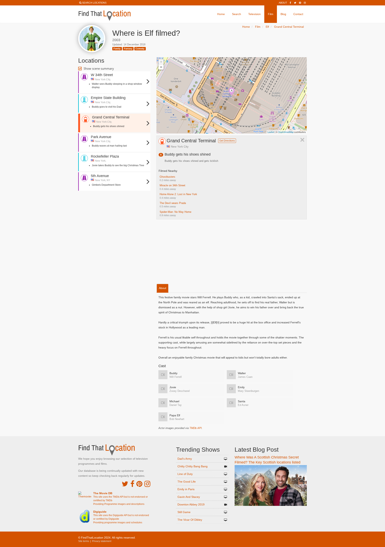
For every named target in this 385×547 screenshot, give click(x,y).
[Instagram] (305, 2)
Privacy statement (101, 541)
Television (254, 14)
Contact (298, 14)
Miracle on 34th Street (172, 185)
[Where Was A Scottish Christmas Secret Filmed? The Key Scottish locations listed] (271, 485)
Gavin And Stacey (188, 496)
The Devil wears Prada (173, 203)
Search (236, 14)
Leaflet (270, 131)
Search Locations (94, 2)
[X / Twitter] (125, 484)
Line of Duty (185, 474)
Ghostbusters (167, 176)
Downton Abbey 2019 (191, 504)
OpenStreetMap (286, 131)
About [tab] (162, 288)
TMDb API (195, 428)
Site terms (83, 541)
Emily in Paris (186, 489)
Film (270, 14)
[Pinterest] (300, 2)
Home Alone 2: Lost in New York (178, 194)
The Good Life (186, 481)
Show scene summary (99, 68)
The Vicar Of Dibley (189, 519)
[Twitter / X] (295, 2)
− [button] (161, 67)
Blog (283, 14)
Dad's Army (184, 458)
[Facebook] (290, 2)
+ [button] (161, 62)
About (283, 2)
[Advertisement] (114, 205)
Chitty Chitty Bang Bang (192, 466)
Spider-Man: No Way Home (175, 211)
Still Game (183, 512)
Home (221, 14)
